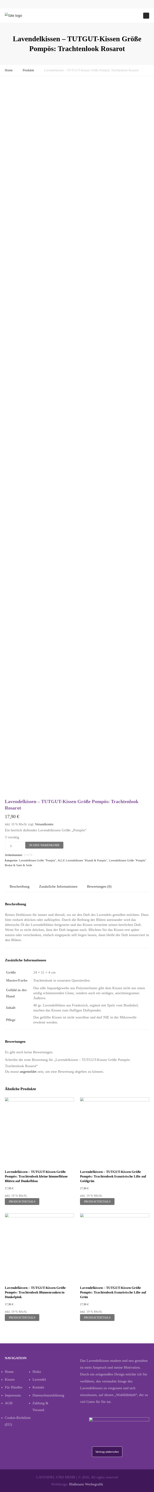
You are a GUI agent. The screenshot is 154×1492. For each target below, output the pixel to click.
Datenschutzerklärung (46, 1395)
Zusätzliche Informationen (58, 886)
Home (9, 70)
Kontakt (38, 1387)
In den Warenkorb (44, 845)
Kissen (10, 1379)
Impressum (13, 1395)
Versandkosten (44, 824)
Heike (36, 1372)
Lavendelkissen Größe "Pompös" (37, 860)
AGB (8, 1403)
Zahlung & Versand (40, 1406)
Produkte (28, 70)
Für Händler (13, 1387)
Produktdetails (22, 1201)
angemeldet (28, 1072)
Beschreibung (19, 886)
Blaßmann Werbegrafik (86, 1484)
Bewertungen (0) (99, 886)
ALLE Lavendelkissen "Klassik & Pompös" (82, 860)
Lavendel (39, 1379)
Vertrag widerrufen (107, 1451)
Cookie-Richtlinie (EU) (18, 1421)
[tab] (19, 886)
